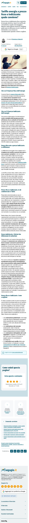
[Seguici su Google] (14, 49)
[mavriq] (4, 521)
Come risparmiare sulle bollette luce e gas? (14, 437)
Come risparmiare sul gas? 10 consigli (14, 432)
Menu (24, 2)
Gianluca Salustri (17, 39)
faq (17, 6)
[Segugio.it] (9, 470)
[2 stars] (11, 381)
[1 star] (7, 381)
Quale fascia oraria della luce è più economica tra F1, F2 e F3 (13, 430)
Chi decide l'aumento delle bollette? (14, 434)
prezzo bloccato (16, 94)
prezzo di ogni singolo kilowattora (11, 103)
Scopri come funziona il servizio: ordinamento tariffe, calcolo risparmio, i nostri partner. (12, 444)
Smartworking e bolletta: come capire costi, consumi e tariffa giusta (14, 426)
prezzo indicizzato (12, 87)
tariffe (9, 6)
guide (14, 6)
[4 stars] (17, 381)
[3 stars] (14, 381)
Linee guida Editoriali (17, 352)
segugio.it (3, 6)
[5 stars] (20, 381)
